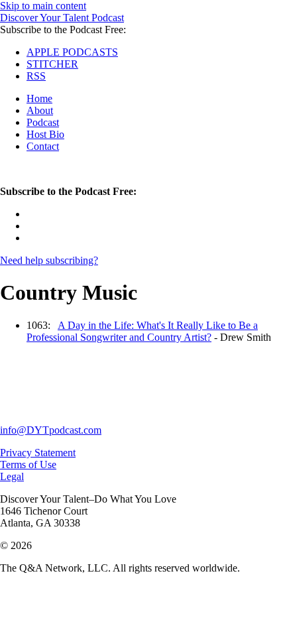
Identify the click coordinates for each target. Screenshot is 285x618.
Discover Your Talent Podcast (62, 17)
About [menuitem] (40, 110)
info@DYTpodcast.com (50, 430)
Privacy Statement (38, 452)
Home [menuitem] (39, 98)
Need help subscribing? (49, 260)
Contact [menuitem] (43, 146)
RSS (36, 76)
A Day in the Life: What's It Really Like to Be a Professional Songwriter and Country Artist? (142, 331)
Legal (12, 476)
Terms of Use (28, 464)
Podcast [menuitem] (43, 122)
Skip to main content (43, 5)
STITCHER (52, 64)
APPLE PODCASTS (72, 52)
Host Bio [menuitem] (45, 134)
